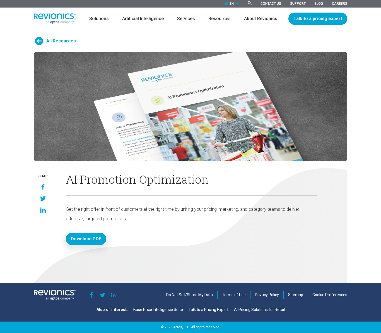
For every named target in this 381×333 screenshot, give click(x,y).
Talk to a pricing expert (317, 18)
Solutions (99, 18)
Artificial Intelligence (143, 18)
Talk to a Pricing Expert (208, 309)
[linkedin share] (42, 210)
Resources (219, 18)
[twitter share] (42, 198)
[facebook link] (91, 295)
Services (186, 18)
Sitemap (295, 295)
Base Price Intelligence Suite (158, 309)
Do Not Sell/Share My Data (189, 295)
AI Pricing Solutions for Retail (259, 309)
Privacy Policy (267, 295)
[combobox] (232, 3)
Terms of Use (234, 295)
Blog (319, 4)
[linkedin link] (113, 295)
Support (298, 4)
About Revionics (260, 18)
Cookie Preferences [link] (329, 295)
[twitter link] (102, 295)
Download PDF (86, 238)
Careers (339, 4)
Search (250, 3)
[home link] (55, 18)
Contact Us (271, 4)
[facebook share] (42, 186)
